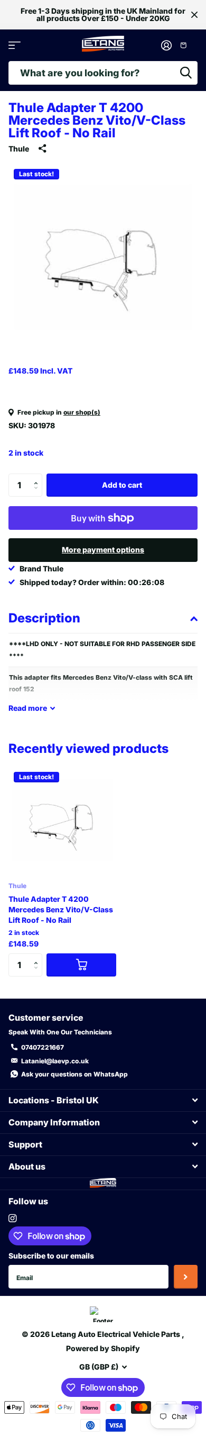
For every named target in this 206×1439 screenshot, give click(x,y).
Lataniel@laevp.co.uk (55, 1061)
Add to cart (122, 484)
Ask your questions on (74, 1074)
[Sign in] (166, 45)
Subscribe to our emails (51, 1255)
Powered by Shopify (103, 1348)
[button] (38, 476)
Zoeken (186, 73)
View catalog (14, 45)
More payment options (103, 549)
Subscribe (186, 1277)
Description (44, 618)
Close (194, 14)
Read (27, 707)
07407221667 (42, 1047)
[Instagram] (12, 1218)
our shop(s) (81, 412)
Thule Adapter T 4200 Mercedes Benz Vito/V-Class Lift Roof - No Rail (60, 909)
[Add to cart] (81, 965)
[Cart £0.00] (187, 45)
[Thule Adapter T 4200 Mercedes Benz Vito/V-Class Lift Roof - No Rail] (62, 820)
